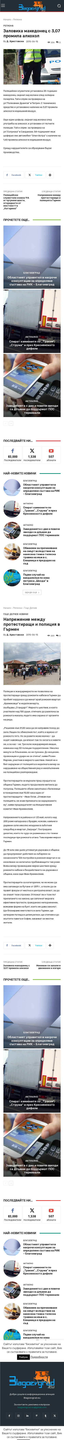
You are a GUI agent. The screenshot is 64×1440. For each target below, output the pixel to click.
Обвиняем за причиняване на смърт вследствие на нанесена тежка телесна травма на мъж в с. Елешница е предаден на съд (40, 556)
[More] (50, 175)
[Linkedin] (27, 1415)
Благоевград (31, 273)
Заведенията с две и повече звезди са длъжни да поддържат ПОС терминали (32, 409)
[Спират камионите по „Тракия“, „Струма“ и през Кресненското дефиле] (32, 321)
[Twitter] (54, 1415)
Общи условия (44, 1430)
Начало (7, 19)
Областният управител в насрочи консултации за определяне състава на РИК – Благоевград (32, 281)
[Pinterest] (36, 1415)
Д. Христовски (15, 41)
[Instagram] (18, 1415)
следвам (32, 449)
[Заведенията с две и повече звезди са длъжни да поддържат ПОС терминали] (32, 385)
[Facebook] (9, 1415)
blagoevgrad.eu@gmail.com (32, 1407)
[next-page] (11, 423)
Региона (17, 19)
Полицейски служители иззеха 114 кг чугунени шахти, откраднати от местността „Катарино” (16, 202)
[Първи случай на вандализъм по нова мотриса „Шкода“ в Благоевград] (12, 578)
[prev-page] (5, 423)
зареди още (31, 592)
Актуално (31, 337)
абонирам (51, 449)
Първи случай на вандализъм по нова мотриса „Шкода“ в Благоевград (36, 579)
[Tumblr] (45, 1415)
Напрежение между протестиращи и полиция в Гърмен (49, 198)
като (13, 449)
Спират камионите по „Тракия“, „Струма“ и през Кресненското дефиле (32, 345)
